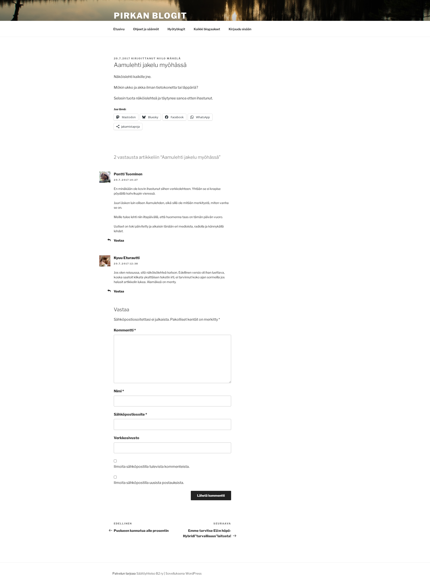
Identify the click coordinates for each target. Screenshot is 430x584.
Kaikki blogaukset (207, 29)
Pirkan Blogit (150, 16)
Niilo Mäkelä (169, 58)
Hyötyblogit (176, 29)
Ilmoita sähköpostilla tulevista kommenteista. (151, 466)
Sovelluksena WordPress (184, 573)
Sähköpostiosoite (130, 414)
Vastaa (119, 240)
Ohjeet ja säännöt (146, 29)
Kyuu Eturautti (127, 258)
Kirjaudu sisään (240, 29)
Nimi (119, 391)
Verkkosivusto (126, 438)
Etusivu (119, 29)
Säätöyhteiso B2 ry (149, 573)
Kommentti (125, 330)
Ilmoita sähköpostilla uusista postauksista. (149, 483)
